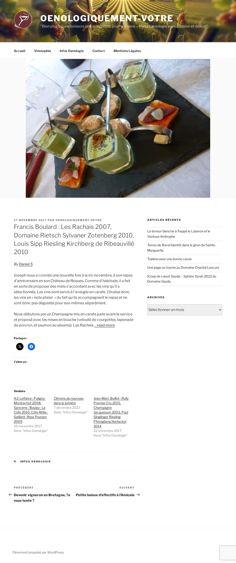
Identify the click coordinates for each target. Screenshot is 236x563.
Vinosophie (42, 51)
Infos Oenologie (72, 51)
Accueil (19, 51)
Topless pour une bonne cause (169, 259)
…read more (104, 325)
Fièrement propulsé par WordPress (38, 552)
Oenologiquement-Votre (106, 18)
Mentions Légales (127, 51)
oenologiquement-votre (79, 220)
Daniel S (26, 264)
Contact (98, 51)
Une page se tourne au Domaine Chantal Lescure (183, 267)
